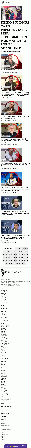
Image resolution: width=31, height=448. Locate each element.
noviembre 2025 (4, 304)
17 (24, 251)
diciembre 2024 (4, 320)
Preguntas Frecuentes (6, 413)
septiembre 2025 (5, 307)
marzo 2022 (3, 370)
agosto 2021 (4, 381)
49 (6, 263)
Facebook (3, 436)
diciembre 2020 (4, 393)
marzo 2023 (3, 352)
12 (11, 251)
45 (19, 260)
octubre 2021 (4, 378)
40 (6, 260)
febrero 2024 (4, 335)
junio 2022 (3, 366)
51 (12, 263)
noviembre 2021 (4, 376)
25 (19, 254)
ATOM (8, 443)
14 (16, 251)
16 (21, 251)
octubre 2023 (4, 341)
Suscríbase (3, 416)
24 (16, 254)
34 (16, 257)
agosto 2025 (4, 308)
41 (9, 260)
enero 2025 (3, 319)
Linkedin (3, 439)
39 (3, 260)
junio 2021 (3, 384)
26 (22, 254)
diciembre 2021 (4, 375)
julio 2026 (3, 291)
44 (16, 260)
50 (9, 263)
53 (17, 263)
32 (11, 257)
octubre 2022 (4, 360)
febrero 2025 (4, 317)
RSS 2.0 (5, 443)
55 (22, 263)
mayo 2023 (3, 349)
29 (3, 257)
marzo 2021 (3, 388)
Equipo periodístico (6, 406)
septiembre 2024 (5, 325)
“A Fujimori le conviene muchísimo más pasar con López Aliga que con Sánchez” (15, 140)
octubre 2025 (4, 305)
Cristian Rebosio (7, 72)
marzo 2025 (3, 316)
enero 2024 (3, 337)
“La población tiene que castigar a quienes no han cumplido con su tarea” (15, 164)
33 (14, 257)
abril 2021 (3, 387)
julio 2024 (3, 328)
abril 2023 (3, 351)
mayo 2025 (3, 313)
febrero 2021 (4, 390)
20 (6, 254)
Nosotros (3, 415)
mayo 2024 (3, 331)
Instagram (3, 440)
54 (19, 263)
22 (11, 254)
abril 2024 (3, 332)
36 (22, 257)
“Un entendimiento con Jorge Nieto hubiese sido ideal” (15, 117)
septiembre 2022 (5, 361)
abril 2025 (3, 314)
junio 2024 (3, 329)
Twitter (2, 437)
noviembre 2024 (4, 322)
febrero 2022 (4, 372)
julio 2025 (3, 310)
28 (27, 254)
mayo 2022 (3, 367)
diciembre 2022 (4, 357)
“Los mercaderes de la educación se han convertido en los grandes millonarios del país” (15, 189)
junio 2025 (3, 311)
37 (24, 257)
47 (24, 260)
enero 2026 (3, 301)
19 (3, 254)
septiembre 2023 (5, 343)
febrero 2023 (4, 354)
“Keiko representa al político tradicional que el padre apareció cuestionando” (15, 213)
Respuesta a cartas (5, 432)
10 (6, 251)
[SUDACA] (6, 3)
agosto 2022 (4, 363)
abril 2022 (3, 369)
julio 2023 (3, 346)
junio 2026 (3, 293)
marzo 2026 (3, 297)
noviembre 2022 (4, 358)
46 (22, 260)
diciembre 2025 (4, 302)
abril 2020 (3, 396)
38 (27, 257)
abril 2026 (3, 296)
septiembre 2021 (5, 379)
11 (8, 251)
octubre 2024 (4, 323)
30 (6, 257)
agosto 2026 (4, 290)
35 (19, 257)
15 (19, 251)
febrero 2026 (4, 299)
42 (11, 260)
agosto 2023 (4, 344)
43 (14, 260)
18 (27, 251)
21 (9, 254)
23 (14, 254)
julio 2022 (3, 364)
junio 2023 (3, 348)
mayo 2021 (3, 385)
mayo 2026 (3, 294)
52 (14, 263)
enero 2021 (3, 391)
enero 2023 (3, 355)
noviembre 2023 (4, 340)
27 (24, 254)
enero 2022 (3, 373)
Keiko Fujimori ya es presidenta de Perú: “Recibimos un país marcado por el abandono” (15, 35)
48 (27, 260)
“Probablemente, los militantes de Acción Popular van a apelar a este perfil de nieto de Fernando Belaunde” (15, 238)
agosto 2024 (4, 326)
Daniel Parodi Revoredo (9, 51)
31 (9, 257)
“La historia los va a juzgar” (12, 70)
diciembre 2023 (4, 338)
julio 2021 (3, 382)
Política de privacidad (6, 412)
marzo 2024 (3, 334)
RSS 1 (2, 443)
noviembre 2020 (4, 394)
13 (14, 251)
